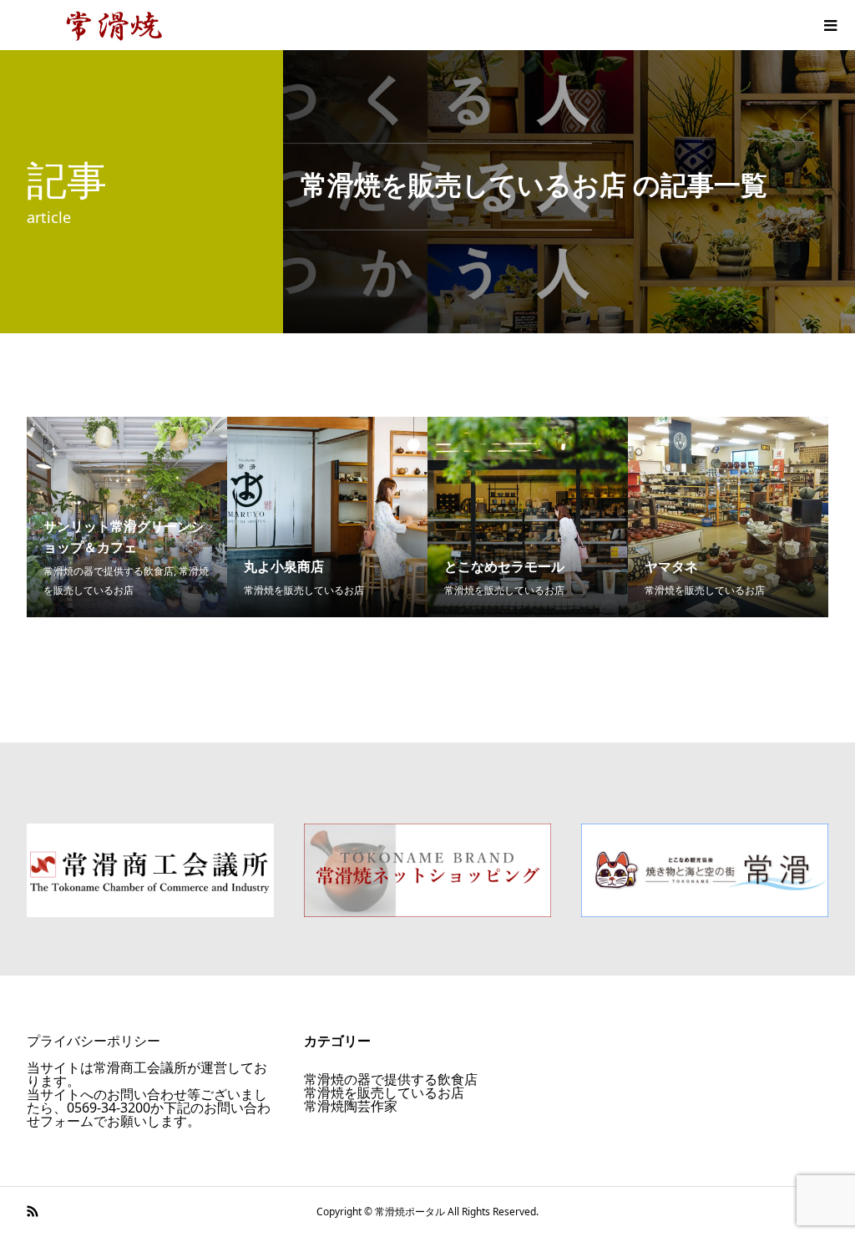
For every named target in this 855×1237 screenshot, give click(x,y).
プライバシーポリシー (93, 1041)
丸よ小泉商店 (284, 566)
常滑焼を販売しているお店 (304, 590)
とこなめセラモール (504, 566)
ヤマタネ (671, 566)
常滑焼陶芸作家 (350, 1106)
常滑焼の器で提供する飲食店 (108, 571)
